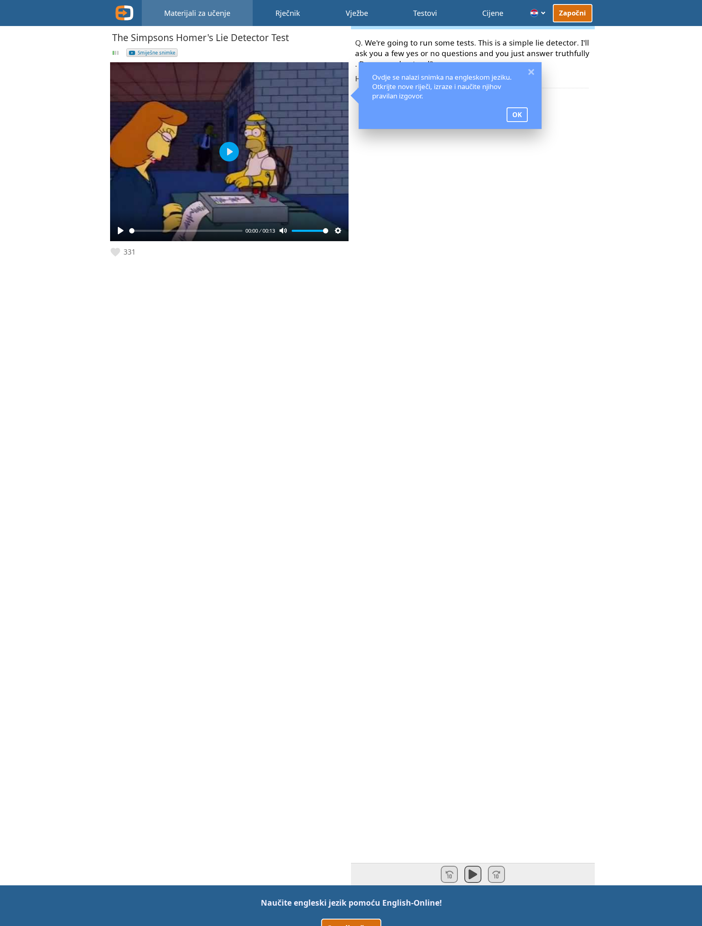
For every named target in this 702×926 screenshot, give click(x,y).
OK (517, 114)
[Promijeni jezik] (538, 13)
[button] (123, 252)
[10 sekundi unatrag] (449, 874)
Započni (572, 13)
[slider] (186, 231)
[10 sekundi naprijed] (496, 874)
